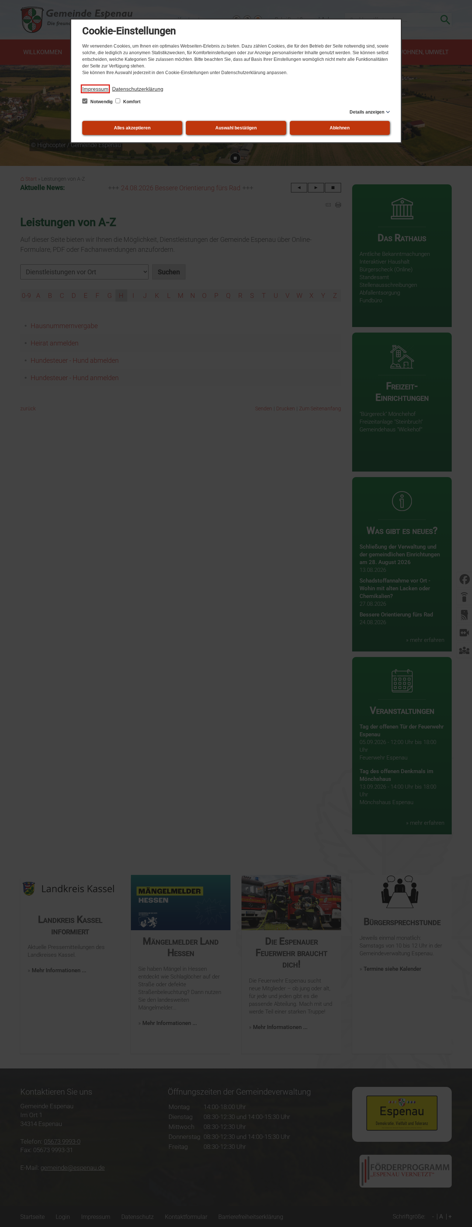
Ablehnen (340, 128)
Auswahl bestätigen (236, 128)
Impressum (95, 89)
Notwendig (101, 101)
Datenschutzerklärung (137, 89)
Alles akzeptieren (132, 128)
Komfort (131, 101)
